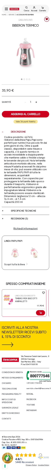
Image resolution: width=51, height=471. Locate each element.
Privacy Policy (31, 465)
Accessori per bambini (25, 15)
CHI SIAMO (6, 383)
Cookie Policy (43, 465)
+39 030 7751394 (34, 383)
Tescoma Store (9, 389)
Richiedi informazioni (25, 228)
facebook (31, 399)
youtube (30, 405)
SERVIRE (11, 15)
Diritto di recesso (11, 413)
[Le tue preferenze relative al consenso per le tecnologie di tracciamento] (5, 466)
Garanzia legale (10, 408)
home (4, 15)
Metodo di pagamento (12, 378)
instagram (31, 410)
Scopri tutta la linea (15, 264)
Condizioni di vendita (12, 372)
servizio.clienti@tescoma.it (38, 388)
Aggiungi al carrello (25, 114)
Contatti (6, 419)
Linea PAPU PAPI (25, 20)
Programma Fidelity (11, 394)
